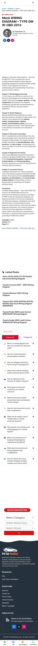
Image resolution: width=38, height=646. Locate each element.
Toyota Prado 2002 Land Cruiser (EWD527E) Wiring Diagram (17, 321)
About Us (5, 590)
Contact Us (6, 593)
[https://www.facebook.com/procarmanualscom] (14, 627)
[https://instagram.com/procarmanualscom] (24, 627)
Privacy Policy (6, 596)
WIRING (6, 14)
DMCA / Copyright (8, 606)
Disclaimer (5, 603)
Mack (11, 14)
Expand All (10, 337)
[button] (33, 2)
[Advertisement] (19, 59)
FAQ (3, 576)
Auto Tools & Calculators (10, 579)
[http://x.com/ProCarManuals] (19, 627)
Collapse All (27, 337)
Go (19, 533)
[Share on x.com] (8, 40)
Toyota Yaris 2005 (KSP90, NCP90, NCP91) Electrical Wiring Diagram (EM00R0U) (18, 303)
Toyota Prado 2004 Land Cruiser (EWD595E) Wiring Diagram (17, 313)
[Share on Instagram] (12, 40)
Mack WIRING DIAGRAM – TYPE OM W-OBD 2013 (18, 228)
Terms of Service (7, 600)
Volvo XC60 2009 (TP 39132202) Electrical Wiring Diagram (17, 277)
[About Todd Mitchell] (7, 33)
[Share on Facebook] (4, 40)
